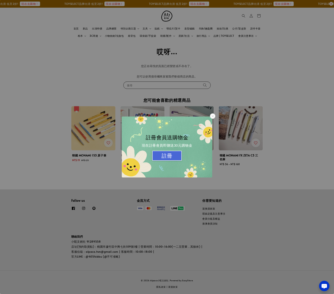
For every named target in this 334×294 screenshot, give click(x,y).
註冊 (167, 156)
